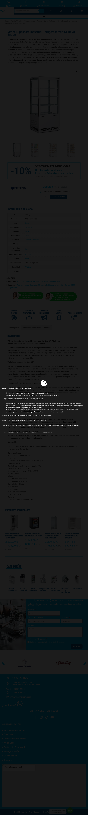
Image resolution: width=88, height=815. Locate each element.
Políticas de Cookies (72, 425)
